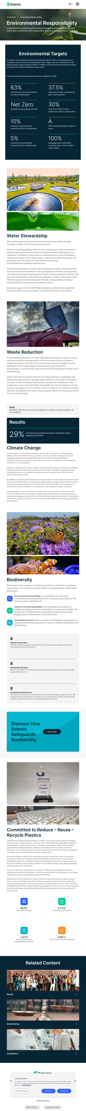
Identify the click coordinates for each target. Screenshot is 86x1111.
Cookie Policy (27, 1085)
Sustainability (11, 17)
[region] (43, 1085)
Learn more (52, 732)
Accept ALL (64, 1091)
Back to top (31, 1107)
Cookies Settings (52, 1107)
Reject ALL (48, 1091)
